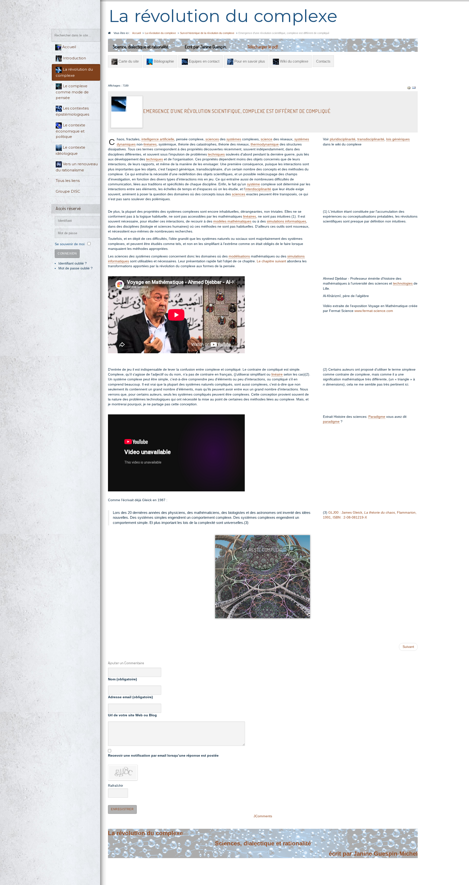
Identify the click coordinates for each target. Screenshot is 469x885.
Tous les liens (68, 180)
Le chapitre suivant (271, 261)
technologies (403, 283)
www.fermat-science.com (373, 311)
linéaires (150, 144)
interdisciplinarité (258, 189)
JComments (263, 816)
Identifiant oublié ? (72, 263)
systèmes (233, 139)
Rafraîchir (115, 785)
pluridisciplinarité (342, 139)
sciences (212, 139)
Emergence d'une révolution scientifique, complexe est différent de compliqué (236, 111)
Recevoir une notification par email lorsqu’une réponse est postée (163, 755)
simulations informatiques (286, 221)
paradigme (331, 421)
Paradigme (376, 417)
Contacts (323, 61)
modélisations (239, 256)
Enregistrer (122, 809)
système (253, 184)
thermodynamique (265, 144)
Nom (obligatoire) (122, 679)
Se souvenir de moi (70, 244)
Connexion (67, 253)
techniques (216, 154)
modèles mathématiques (232, 221)
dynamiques (126, 144)
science (266, 139)
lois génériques (398, 139)
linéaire (277, 374)
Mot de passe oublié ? (75, 268)
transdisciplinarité (370, 139)
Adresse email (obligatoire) (130, 697)
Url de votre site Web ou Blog (132, 715)
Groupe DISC (68, 191)
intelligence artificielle (157, 139)
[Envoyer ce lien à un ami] (414, 87)
